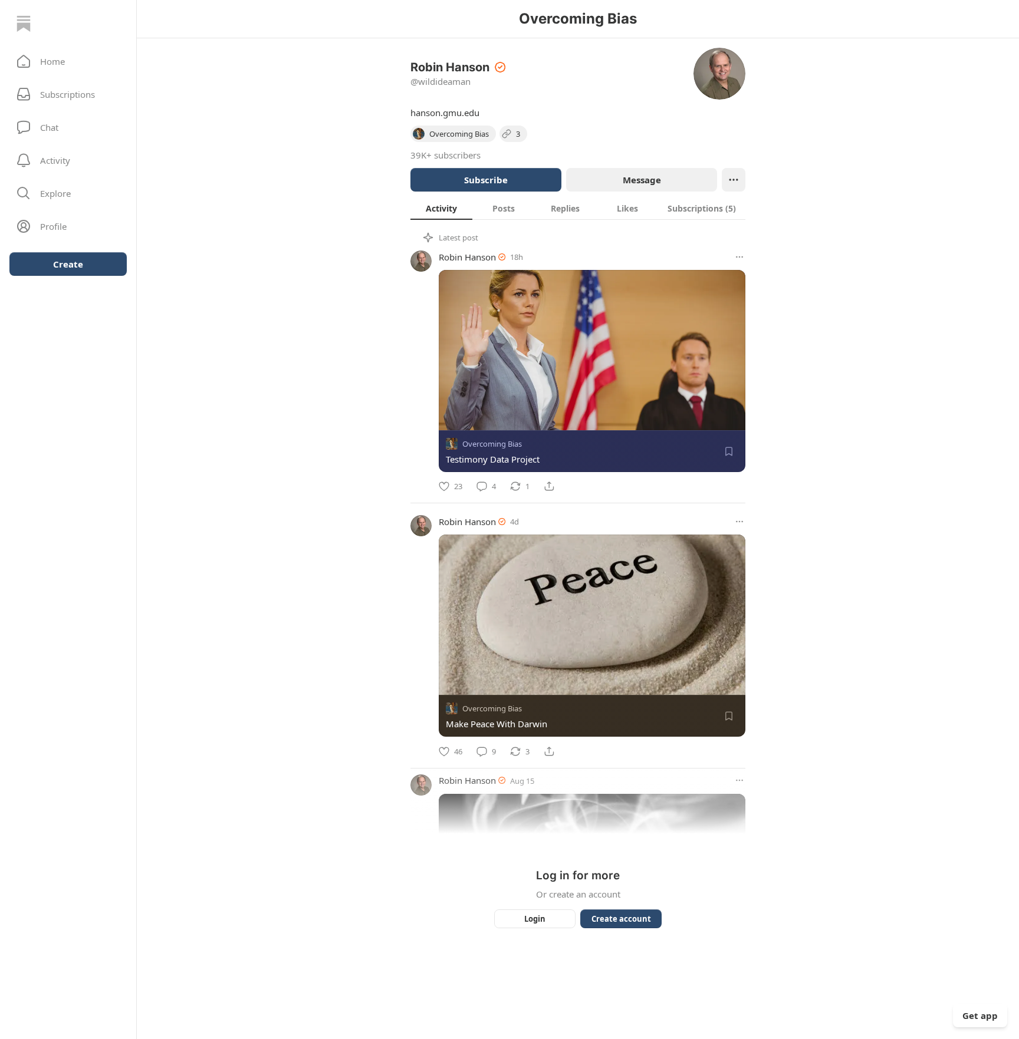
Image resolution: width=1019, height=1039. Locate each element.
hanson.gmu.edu (444, 112)
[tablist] (577, 208)
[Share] (549, 486)
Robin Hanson (467, 257)
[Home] (23, 23)
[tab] (441, 208)
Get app (980, 1015)
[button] (68, 61)
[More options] (739, 257)
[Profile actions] (733, 180)
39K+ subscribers (445, 155)
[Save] (728, 451)
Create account (621, 918)
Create (68, 264)
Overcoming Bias (492, 443)
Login (534, 918)
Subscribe (486, 180)
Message (642, 180)
